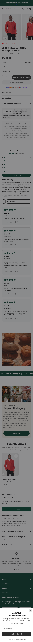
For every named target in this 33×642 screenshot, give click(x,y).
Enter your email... (9, 628)
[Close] (30, 610)
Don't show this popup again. (17, 639)
